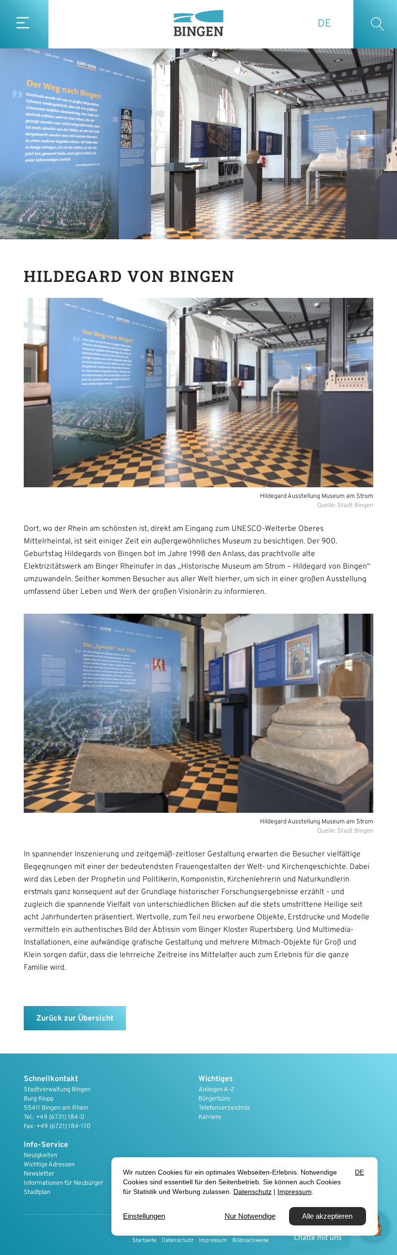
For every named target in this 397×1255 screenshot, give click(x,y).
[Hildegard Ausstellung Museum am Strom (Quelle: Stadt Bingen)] (198, 392)
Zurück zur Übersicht (74, 1018)
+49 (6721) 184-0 (60, 1117)
